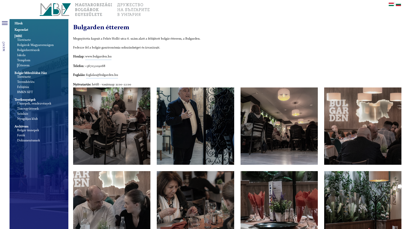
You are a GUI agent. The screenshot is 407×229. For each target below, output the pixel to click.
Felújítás (23, 87)
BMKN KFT (25, 92)
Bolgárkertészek (28, 50)
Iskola (21, 55)
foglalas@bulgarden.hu (102, 75)
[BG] (398, 5)
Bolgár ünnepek (28, 130)
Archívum (21, 126)
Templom (23, 60)
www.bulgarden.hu (98, 56)
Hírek (19, 23)
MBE (19, 36)
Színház (22, 113)
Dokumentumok (28, 140)
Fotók (21, 135)
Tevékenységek (25, 99)
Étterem (23, 65)
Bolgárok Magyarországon (35, 45)
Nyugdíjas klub (27, 119)
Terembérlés (25, 82)
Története (24, 40)
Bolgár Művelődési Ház (31, 73)
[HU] (391, 5)
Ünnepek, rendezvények (34, 103)
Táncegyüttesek (28, 108)
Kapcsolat (21, 29)
